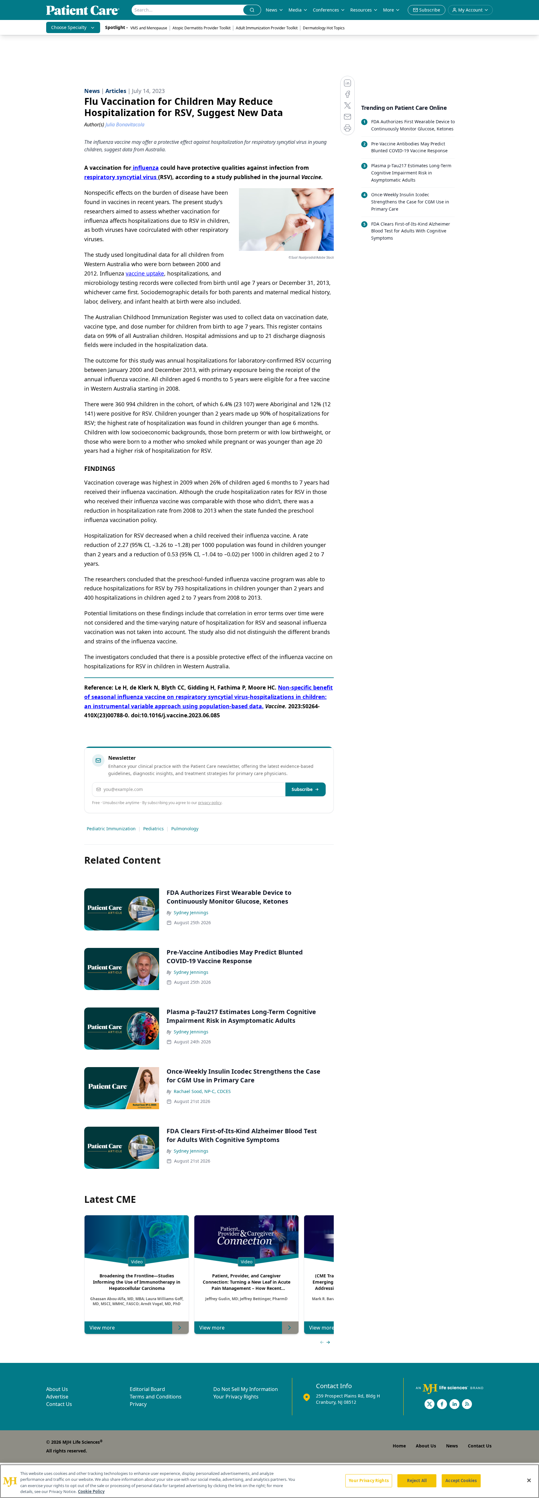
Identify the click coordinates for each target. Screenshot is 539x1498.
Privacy (138, 1404)
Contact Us (59, 1404)
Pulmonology (184, 829)
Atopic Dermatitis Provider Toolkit (201, 28)
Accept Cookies (461, 1480)
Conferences (326, 10)
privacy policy (209, 802)
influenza (145, 167)
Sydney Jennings (191, 912)
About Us (57, 1389)
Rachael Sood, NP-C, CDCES (202, 1091)
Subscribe (302, 789)
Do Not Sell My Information (245, 1389)
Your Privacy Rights (236, 1396)
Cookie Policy (91, 1491)
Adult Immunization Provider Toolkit (267, 28)
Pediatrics (153, 829)
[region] (269, 1481)
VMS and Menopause (148, 28)
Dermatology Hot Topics (324, 28)
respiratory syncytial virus (121, 177)
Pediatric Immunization (111, 829)
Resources (361, 10)
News (271, 10)
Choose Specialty (68, 27)
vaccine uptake (145, 273)
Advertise (57, 1396)
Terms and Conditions (156, 1396)
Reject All (417, 1480)
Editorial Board (147, 1389)
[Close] (529, 1480)
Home (399, 1446)
